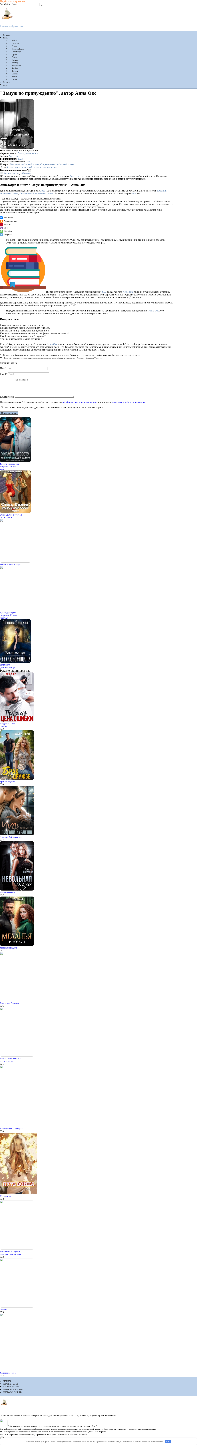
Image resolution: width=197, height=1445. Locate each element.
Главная (7, 1381)
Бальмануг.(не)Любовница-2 (8, 666)
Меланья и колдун (8, 948)
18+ (28, 161)
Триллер (15, 63)
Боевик (14, 41)
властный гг (28, 167)
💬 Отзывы (24, 173)
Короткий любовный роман (24, 164)
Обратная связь (10, 1384)
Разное (14, 79)
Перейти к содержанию (12, 1)
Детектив (15, 43)
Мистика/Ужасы (18, 49)
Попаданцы (16, 52)
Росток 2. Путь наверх (10, 564)
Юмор (14, 77)
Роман (14, 57)
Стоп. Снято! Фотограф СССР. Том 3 (11, 516)
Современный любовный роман (57, 164)
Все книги (6, 35)
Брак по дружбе (7, 781)
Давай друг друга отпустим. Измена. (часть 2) (9, 615)
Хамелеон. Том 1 (8, 1373)
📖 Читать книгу (9, 173)
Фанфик (15, 68)
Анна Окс (13, 156)
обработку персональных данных (80, 402)
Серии (5, 85)
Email (4, 374)
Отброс (3, 1309)
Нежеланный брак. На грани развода (10, 1059)
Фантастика (16, 65)
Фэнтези (15, 71)
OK (167, 1441)
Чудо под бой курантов (11, 837)
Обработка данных (12, 1392)
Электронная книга (28, 153)
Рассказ (15, 60)
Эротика (15, 74)
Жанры (5, 38)
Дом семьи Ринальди (10, 1003)
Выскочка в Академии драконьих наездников (10, 1252)
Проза (14, 54)
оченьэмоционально (46, 167)
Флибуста (6, 21)
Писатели (6, 82)
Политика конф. (11, 1387)
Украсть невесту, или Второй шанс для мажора (10, 466)
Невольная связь (7, 892)
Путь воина (5, 1196)
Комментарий (7, 396)
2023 (20, 158)
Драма (14, 46)
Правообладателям (13, 1389)
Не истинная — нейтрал (11, 1128)
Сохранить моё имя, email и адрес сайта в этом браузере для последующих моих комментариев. (54, 407)
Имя (3, 368)
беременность (13, 167)
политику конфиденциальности (128, 402)
